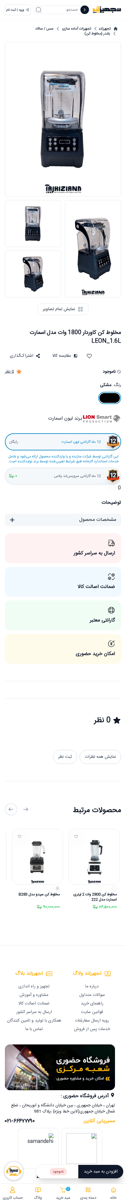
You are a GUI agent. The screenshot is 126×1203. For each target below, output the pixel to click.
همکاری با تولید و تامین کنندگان (34, 1020)
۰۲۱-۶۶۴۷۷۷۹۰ (20, 1121)
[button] (25, 355)
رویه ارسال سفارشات (92, 1020)
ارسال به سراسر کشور (34, 1012)
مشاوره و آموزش (34, 995)
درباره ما (92, 986)
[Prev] (26, 809)
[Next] (11, 809)
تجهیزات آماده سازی (76, 28)
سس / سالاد (44, 28)
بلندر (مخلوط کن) (97, 33)
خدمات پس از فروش (92, 1029)
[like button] (76, 836)
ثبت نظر (65, 757)
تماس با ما (34, 1029)
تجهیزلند (104, 28)
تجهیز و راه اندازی (34, 986)
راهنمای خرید (92, 1003)
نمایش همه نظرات (100, 757)
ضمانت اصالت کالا (34, 1003)
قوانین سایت (92, 1012)
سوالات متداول (92, 995)
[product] (94, 856)
